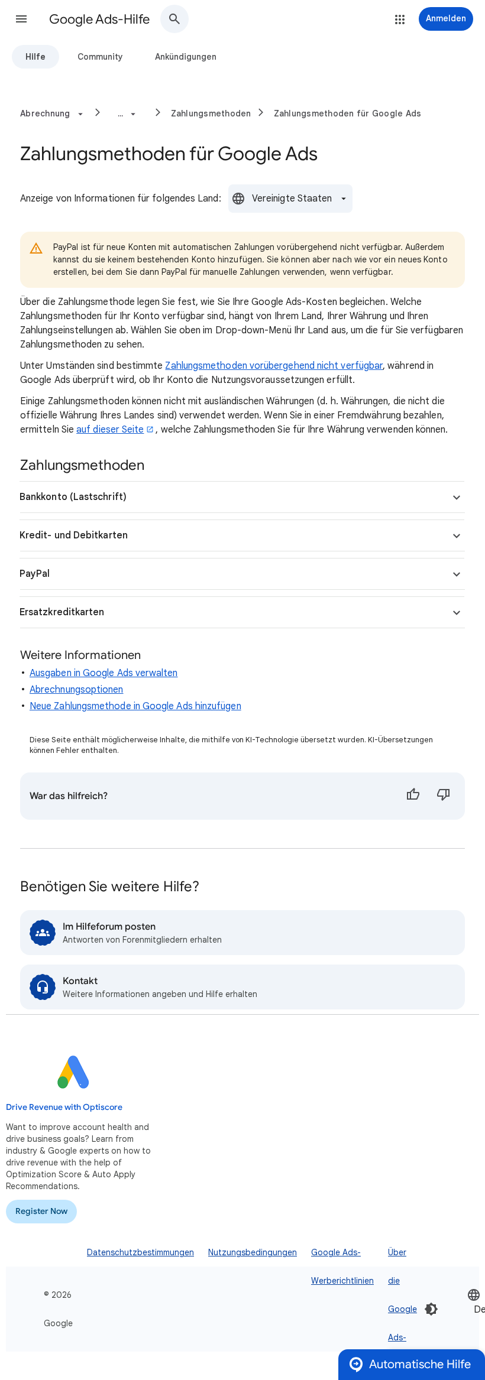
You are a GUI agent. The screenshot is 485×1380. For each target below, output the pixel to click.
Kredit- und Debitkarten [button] (74, 535)
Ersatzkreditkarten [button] (62, 612)
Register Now (41, 1211)
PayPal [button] (35, 574)
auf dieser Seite (110, 430)
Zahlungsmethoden (211, 113)
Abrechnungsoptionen (77, 690)
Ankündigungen (185, 56)
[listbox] (290, 198)
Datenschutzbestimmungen (140, 1252)
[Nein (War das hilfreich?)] (443, 796)
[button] (21, 19)
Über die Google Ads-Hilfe (402, 1309)
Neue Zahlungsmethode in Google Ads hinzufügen (135, 706)
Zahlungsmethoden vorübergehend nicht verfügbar (274, 366)
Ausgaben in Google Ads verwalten (104, 673)
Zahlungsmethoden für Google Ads (348, 113)
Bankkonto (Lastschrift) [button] (73, 497)
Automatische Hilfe (420, 1364)
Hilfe (35, 56)
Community (100, 56)
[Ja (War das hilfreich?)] (413, 796)
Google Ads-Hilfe (99, 19)
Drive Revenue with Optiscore (64, 1107)
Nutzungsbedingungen (252, 1252)
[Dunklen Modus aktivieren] (431, 1309)
